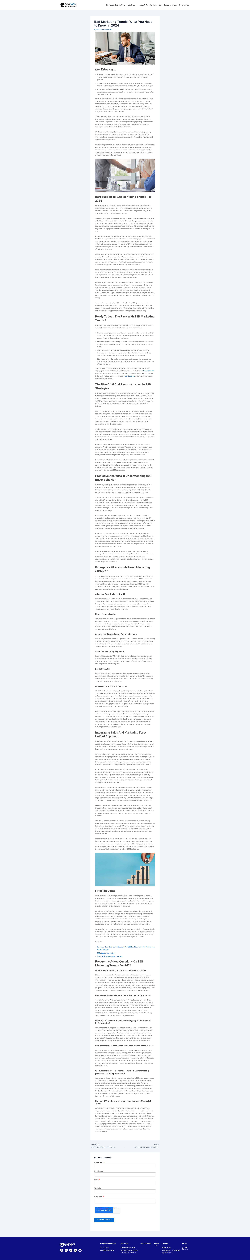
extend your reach (148, 371)
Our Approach (155, 5)
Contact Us (184, 5)
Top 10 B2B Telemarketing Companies (110, 957)
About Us (144, 5)
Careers (167, 5)
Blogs (174, 5)
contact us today (129, 376)
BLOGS (184, 1244)
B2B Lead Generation (115, 5)
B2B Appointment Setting (105, 953)
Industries (130, 5)
